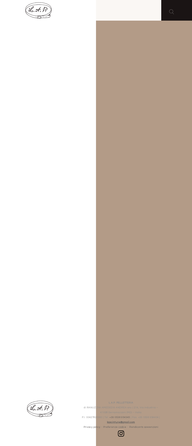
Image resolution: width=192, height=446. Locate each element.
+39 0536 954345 (120, 417)
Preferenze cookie (114, 427)
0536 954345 (110, 150)
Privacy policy (92, 427)
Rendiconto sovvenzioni (143, 427)
